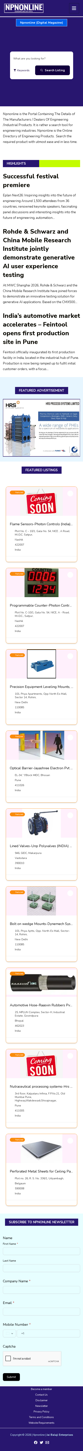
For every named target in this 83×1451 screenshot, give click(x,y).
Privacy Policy (41, 1411)
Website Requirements (41, 1423)
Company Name (16, 1281)
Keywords (23, 70)
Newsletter (41, 1406)
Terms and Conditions (41, 1417)
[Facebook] (35, 1442)
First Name (10, 1244)
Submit (11, 1377)
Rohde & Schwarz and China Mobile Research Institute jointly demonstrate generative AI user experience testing (39, 253)
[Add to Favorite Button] (70, 493)
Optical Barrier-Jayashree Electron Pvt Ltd (43, 768)
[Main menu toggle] (74, 8)
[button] (41, 22)
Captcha (9, 1346)
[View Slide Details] (41, 428)
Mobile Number (17, 1324)
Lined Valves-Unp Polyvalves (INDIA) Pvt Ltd (45, 846)
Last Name (9, 1261)
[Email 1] (47, 1442)
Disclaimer (42, 1400)
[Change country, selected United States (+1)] (9, 1333)
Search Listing (55, 70)
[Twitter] (41, 1442)
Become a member (41, 1389)
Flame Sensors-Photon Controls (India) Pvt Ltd (46, 524)
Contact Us (41, 1395)
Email (8, 1303)
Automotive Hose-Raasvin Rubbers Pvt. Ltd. (44, 1005)
